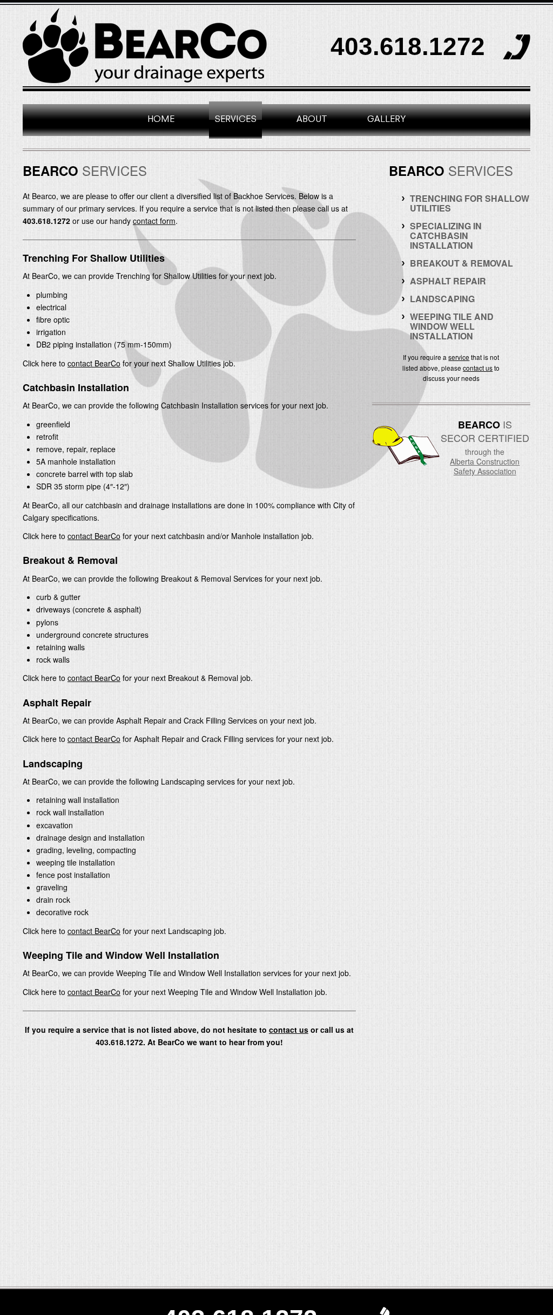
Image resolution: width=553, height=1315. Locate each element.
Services (235, 119)
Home (160, 119)
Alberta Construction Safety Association (485, 466)
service (458, 357)
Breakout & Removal (461, 263)
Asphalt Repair (448, 281)
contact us (288, 1029)
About (311, 119)
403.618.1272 (408, 46)
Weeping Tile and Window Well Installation (452, 326)
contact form (154, 220)
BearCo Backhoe (146, 45)
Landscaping (442, 298)
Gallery (386, 119)
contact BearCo (94, 363)
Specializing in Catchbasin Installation (446, 235)
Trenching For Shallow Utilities (469, 203)
